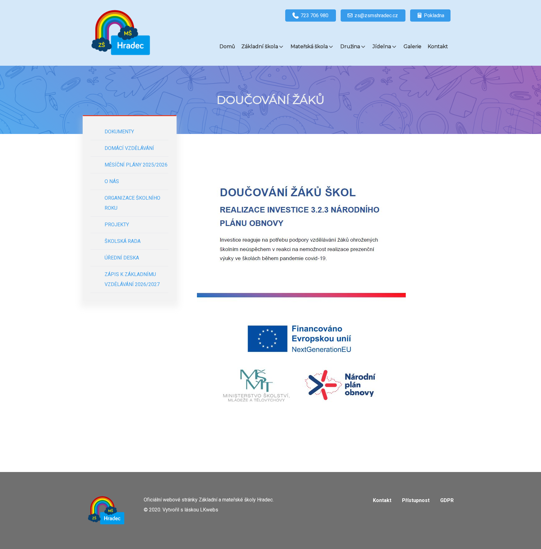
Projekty (117, 225)
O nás (112, 181)
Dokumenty (119, 132)
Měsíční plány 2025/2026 (136, 165)
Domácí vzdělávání (129, 148)
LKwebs (209, 510)
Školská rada (123, 241)
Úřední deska (122, 258)
